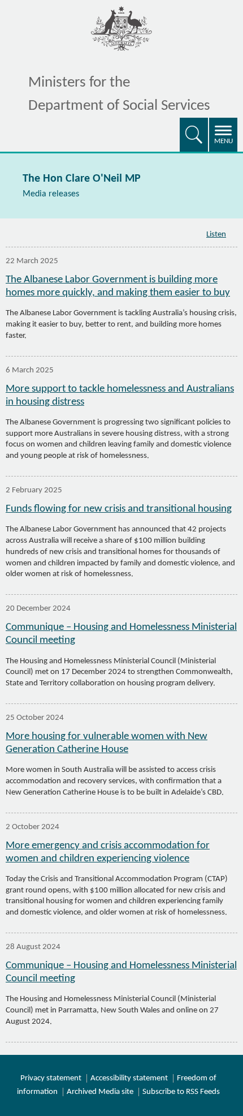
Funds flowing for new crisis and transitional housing (119, 509)
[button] (194, 135)
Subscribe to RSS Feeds (181, 1092)
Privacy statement (50, 1078)
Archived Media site (100, 1092)
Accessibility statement (129, 1078)
